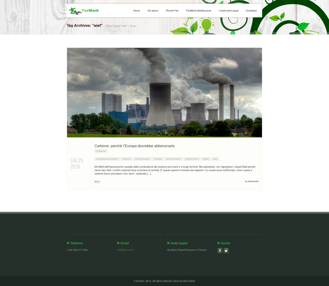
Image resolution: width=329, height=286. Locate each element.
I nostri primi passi (228, 10)
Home (136, 10)
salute (206, 158)
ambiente (100, 150)
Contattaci (251, 10)
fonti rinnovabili (173, 158)
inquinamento (191, 158)
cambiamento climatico (107, 158)
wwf (215, 158)
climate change (142, 158)
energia (157, 158)
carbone (126, 158)
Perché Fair (172, 10)
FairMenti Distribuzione (198, 10)
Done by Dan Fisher (184, 281)
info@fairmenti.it (126, 249)
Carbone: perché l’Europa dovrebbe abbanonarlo (134, 145)
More (97, 181)
